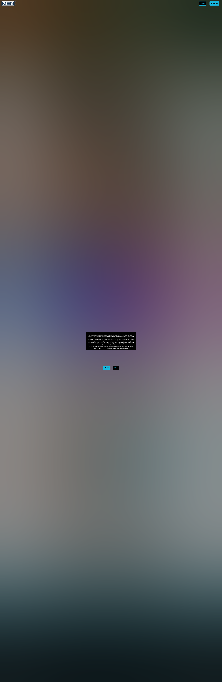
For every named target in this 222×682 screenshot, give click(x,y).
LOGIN (202, 3)
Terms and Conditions (103, 342)
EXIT (115, 368)
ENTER (107, 368)
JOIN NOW (214, 3)
